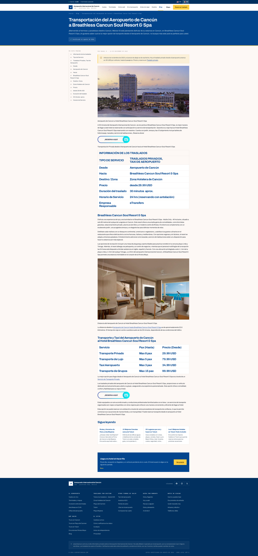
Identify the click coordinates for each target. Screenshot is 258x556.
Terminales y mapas (75, 500)
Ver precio (180, 462)
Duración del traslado (80, 94)
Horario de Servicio (79, 100)
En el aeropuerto (132, 7)
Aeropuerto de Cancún (80, 69)
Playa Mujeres (98, 511)
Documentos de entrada (176, 500)
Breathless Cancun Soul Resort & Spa (79, 77)
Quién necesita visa (174, 504)
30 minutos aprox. (79, 97)
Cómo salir (121, 7)
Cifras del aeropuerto (76, 511)
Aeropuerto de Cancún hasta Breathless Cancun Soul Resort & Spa (137, 327)
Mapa (168, 7)
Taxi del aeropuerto (124, 497)
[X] (187, 483)
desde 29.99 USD (79, 90)
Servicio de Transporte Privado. (109, 379)
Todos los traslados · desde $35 (104, 497)
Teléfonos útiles (173, 511)
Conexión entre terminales (77, 504)
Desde (75, 66)
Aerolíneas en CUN (75, 507)
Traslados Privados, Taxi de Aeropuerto (80, 62)
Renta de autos (123, 504)
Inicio (71, 13)
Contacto (97, 527)
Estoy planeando (148, 507)
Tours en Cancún (74, 520)
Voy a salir (146, 500)
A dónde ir (146, 511)
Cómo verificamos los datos (103, 523)
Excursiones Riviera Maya (77, 530)
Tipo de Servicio (78, 57)
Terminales (112, 7)
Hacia (75, 72)
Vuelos (104, 7)
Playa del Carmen (99, 504)
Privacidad (97, 534)
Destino (154, 7)
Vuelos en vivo (73, 497)
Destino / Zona (77, 81)
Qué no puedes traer (174, 497)
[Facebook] (176, 483)
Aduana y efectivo (173, 507)
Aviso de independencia (101, 530)
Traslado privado (152, 60)
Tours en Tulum (74, 527)
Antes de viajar (145, 7)
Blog (160, 7)
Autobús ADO (122, 500)
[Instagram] (182, 483)
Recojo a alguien (148, 504)
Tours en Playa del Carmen (77, 523)
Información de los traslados (82, 54)
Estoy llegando (148, 497)
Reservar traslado (181, 7)
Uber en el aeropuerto (125, 507)
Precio (75, 87)
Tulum (96, 507)
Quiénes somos (99, 520)
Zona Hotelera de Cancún (81, 84)
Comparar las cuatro (125, 511)
